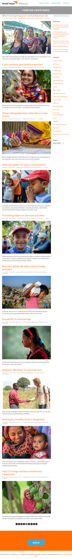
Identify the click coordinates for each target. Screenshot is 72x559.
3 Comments (47, 18)
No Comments (41, 67)
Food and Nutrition (58, 80)
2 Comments (5, 423)
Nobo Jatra (33, 67)
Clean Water (56, 77)
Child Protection (30, 18)
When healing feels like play (60, 46)
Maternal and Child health (37, 422)
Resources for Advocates (60, 124)
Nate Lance (12, 167)
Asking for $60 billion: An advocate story (22, 369)
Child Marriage (26, 322)
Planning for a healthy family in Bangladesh (23, 419)
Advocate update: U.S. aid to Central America (24, 164)
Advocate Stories (22, 18)
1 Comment (45, 167)
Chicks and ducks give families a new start (22, 64)
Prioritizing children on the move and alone (23, 215)
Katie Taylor (13, 372)
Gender (40, 322)
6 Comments (5, 323)
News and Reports (37, 167)
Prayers (55, 118)
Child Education (57, 67)
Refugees (55, 121)
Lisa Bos (13, 272)
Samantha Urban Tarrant (15, 67)
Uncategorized (57, 131)
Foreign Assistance (38, 18)
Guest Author (13, 18)
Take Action (56, 128)
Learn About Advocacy (39, 372)
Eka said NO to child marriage (16, 319)
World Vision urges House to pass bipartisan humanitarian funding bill (61, 27)
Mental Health (57, 100)
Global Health (56, 90)
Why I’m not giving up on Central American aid (25, 15)
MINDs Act (56, 103)
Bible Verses (56, 64)
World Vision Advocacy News (40, 272)
